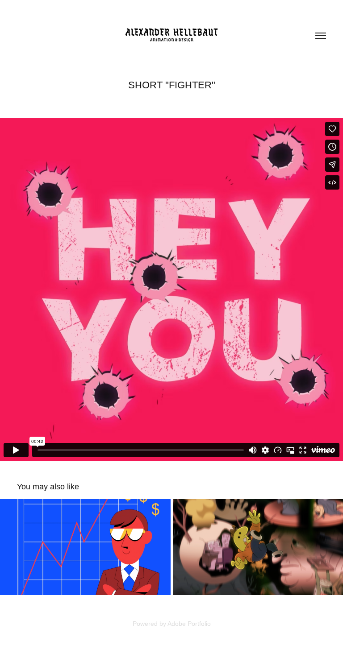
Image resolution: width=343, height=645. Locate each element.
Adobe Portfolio (189, 623)
